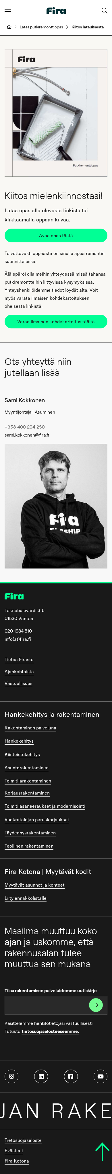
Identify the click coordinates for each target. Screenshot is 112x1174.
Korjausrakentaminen (27, 793)
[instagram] (11, 1076)
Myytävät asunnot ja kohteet (35, 885)
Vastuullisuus (18, 683)
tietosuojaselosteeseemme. (50, 1031)
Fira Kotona (17, 1161)
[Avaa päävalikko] (8, 9)
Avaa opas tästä (56, 235)
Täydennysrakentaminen (30, 833)
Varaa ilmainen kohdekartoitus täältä (56, 321)
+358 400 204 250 (25, 427)
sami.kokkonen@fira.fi (27, 435)
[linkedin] (41, 1076)
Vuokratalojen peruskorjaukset (37, 819)
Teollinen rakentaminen (29, 846)
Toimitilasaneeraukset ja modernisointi (45, 806)
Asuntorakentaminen (27, 767)
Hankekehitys (19, 741)
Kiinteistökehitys (22, 754)
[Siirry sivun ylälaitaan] (102, 1151)
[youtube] (100, 1076)
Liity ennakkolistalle (26, 898)
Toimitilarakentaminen (28, 781)
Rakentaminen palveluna (30, 728)
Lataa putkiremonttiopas (41, 27)
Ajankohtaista (19, 671)
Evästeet (14, 1150)
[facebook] (71, 1076)
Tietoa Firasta (19, 659)
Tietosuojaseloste (23, 1140)
